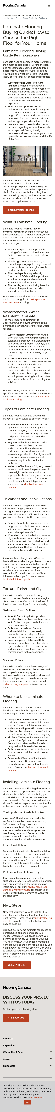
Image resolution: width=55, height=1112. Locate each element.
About (6, 1059)
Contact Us (9, 1066)
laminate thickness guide (16, 579)
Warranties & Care (13, 1052)
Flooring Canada (10, 15)
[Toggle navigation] (49, 5)
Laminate (36, 15)
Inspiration (9, 1045)
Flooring (24, 15)
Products (8, 1038)
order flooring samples (15, 684)
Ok (27, 1102)
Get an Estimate (16, 965)
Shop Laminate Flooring (21, 209)
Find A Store (17, 1017)
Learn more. (38, 1097)
